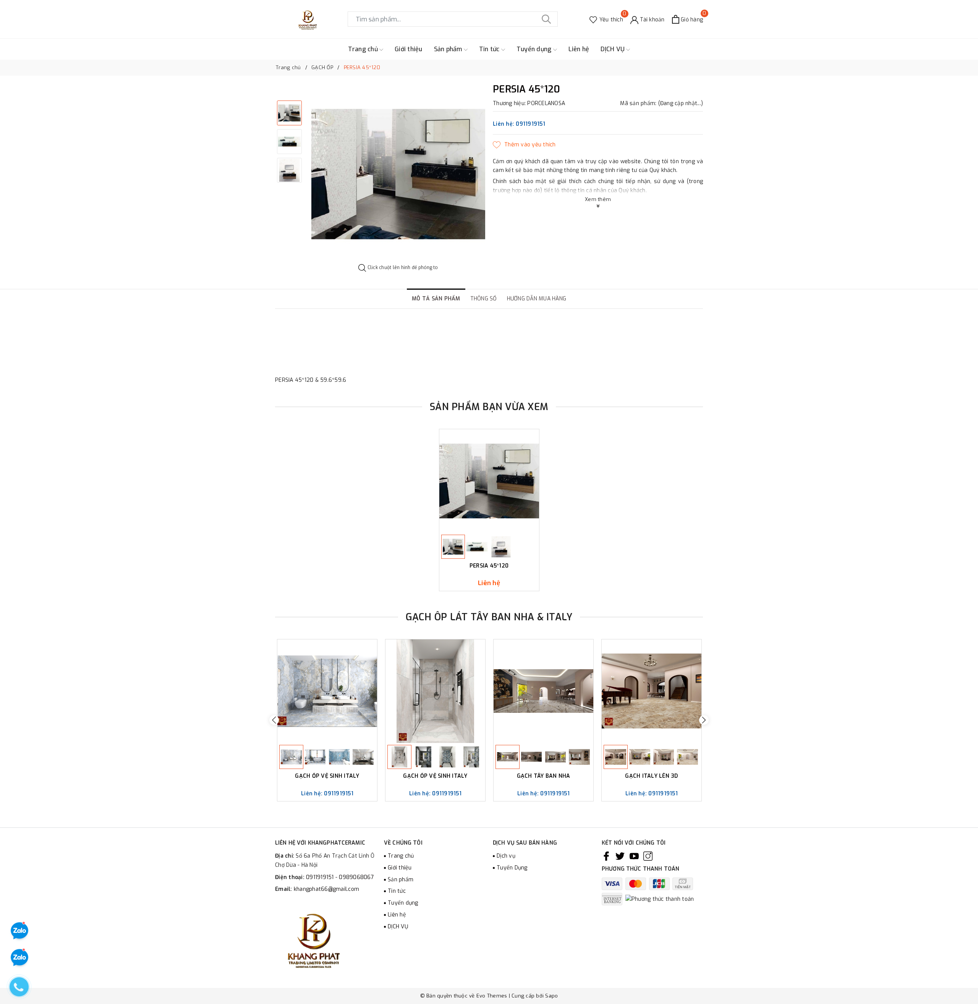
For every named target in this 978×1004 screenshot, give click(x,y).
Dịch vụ (506, 856)
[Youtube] (634, 856)
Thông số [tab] (483, 298)
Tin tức (490, 49)
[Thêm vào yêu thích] (524, 144)
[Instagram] (648, 856)
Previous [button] (274, 720)
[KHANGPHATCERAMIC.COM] (307, 19)
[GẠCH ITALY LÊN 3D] (651, 691)
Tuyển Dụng (512, 867)
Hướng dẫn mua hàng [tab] (537, 298)
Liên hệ (578, 49)
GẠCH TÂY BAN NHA (543, 776)
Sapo (551, 996)
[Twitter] (620, 856)
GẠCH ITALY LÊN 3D (651, 776)
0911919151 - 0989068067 (340, 877)
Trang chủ (364, 49)
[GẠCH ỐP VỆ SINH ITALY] (327, 691)
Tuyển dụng (535, 49)
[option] (398, 174)
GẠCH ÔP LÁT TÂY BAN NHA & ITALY (489, 617)
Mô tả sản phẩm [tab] (436, 298)
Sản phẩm (449, 49)
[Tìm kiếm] (546, 19)
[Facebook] (606, 856)
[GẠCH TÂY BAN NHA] (543, 691)
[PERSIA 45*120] (489, 481)
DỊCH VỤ (613, 49)
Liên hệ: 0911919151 (519, 124)
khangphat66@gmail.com (326, 889)
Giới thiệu (409, 49)
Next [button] (704, 720)
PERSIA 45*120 (489, 566)
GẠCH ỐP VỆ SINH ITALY (327, 776)
